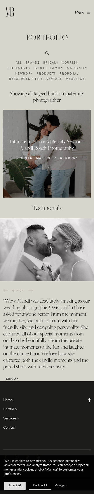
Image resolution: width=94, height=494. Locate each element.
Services (9, 418)
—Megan (11, 379)
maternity (77, 68)
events (40, 68)
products (46, 73)
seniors (54, 79)
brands (32, 62)
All (19, 62)
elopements (18, 68)
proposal (69, 73)
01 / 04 (18, 290)
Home (8, 399)
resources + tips (26, 79)
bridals (50, 62)
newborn (24, 73)
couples (70, 62)
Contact (9, 427)
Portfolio (10, 409)
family (56, 68)
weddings (75, 79)
